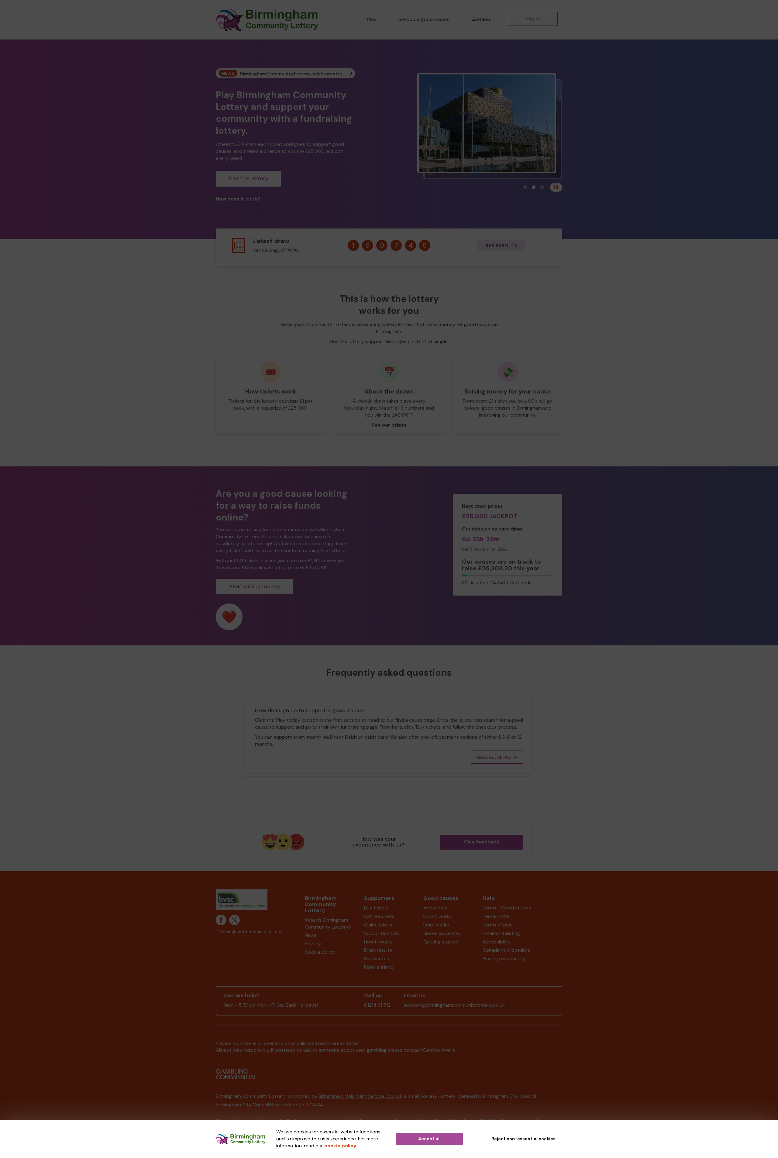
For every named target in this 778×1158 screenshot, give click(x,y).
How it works (378, 942)
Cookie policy (320, 952)
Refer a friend (379, 967)
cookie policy (340, 1146)
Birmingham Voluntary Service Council (360, 1096)
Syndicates (376, 958)
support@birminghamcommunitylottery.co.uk (454, 1005)
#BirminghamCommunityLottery (248, 931)
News (311, 935)
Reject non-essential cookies (523, 1139)
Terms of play (498, 925)
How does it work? (238, 199)
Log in (533, 18)
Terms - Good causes (507, 908)
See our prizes (389, 425)
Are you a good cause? (424, 19)
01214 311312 (377, 1005)
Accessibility (497, 942)
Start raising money (254, 586)
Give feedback (481, 842)
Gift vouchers (379, 916)
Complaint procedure (506, 950)
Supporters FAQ (382, 933)
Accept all (429, 1139)
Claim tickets (378, 925)
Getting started (441, 942)
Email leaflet (436, 925)
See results (501, 245)
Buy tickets (376, 908)
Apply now (435, 908)
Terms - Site (496, 916)
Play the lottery (248, 178)
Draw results (378, 950)
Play (372, 19)
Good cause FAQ (442, 933)
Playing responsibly (504, 958)
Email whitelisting (501, 933)
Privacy (313, 943)
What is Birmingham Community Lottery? (328, 923)
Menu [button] (483, 19)
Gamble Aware (439, 1050)
